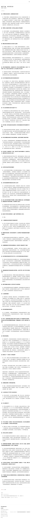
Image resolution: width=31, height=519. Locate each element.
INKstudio (5, 1)
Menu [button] (29, 1)
